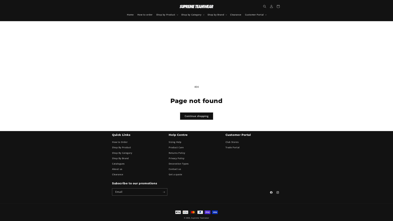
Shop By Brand (120, 157)
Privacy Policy (176, 157)
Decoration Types (179, 163)
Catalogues (118, 163)
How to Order (120, 141)
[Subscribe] (163, 191)
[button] (166, 15)
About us (117, 168)
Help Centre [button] (178, 134)
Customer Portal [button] (238, 134)
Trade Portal (233, 147)
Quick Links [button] (121, 134)
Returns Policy (177, 152)
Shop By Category (122, 152)
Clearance (117, 174)
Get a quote (175, 174)
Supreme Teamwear (200, 217)
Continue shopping (196, 116)
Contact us (175, 168)
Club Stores (232, 141)
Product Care (176, 147)
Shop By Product (121, 147)
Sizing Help (175, 141)
